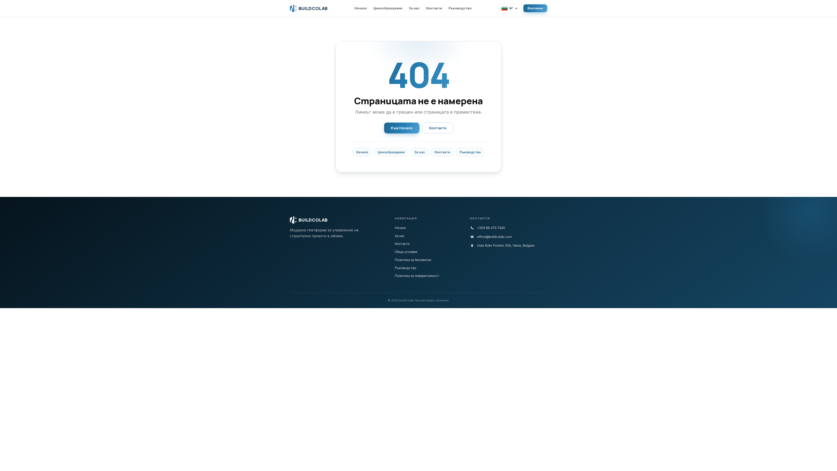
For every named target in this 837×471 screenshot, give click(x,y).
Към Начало (402, 128)
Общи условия (406, 252)
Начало (360, 8)
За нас (414, 8)
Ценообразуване (387, 8)
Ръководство (460, 8)
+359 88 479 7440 (491, 228)
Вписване (535, 8)
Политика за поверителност (417, 276)
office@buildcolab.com (494, 237)
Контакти (434, 8)
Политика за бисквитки (413, 260)
